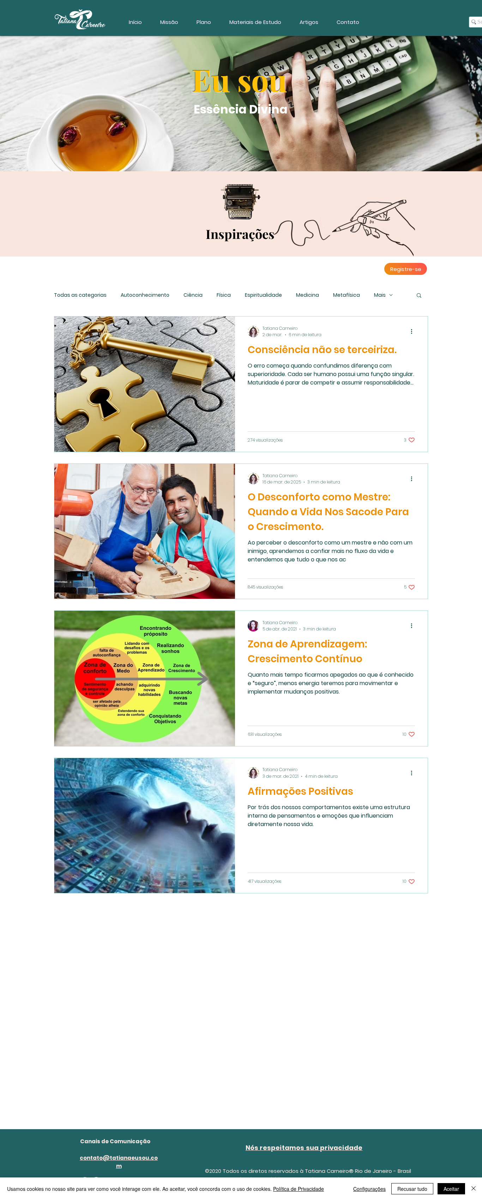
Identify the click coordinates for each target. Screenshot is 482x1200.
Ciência (193, 295)
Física (224, 295)
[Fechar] (473, 1188)
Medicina (307, 295)
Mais (380, 295)
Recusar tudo (412, 1188)
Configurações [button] (369, 1188)
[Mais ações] (414, 331)
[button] (419, 296)
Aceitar (451, 1188)
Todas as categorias (80, 295)
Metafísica (346, 295)
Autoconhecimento (145, 295)
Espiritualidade (263, 295)
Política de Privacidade (298, 1188)
